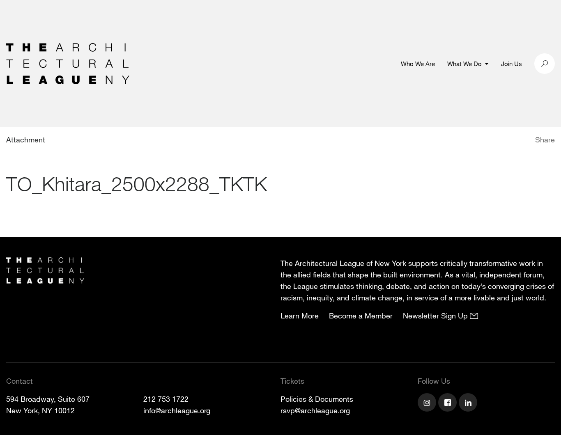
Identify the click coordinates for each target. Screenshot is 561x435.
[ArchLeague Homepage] (67, 62)
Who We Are (418, 63)
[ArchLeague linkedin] (469, 403)
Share (545, 139)
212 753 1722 (166, 398)
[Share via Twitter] (511, 140)
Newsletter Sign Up (436, 315)
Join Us (511, 63)
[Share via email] (492, 140)
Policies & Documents (316, 398)
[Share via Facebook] (523, 140)
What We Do (464, 63)
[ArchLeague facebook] (448, 403)
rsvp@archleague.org (315, 410)
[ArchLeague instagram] (428, 403)
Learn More (299, 315)
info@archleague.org (176, 410)
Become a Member (361, 315)
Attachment (25, 139)
